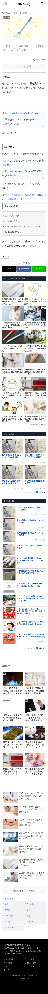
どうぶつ (9, 966)
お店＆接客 (9, 916)
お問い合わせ (15, 976)
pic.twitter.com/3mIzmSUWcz (25, 113)
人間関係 (9, 963)
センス (7, 257)
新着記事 (9, 959)
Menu (6, 3)
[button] (4, 639)
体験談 (7, 910)
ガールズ (30, 904)
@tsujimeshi (12, 87)
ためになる (9, 927)
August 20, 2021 (10, 123)
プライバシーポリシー (30, 976)
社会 (7, 970)
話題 (6, 904)
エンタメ (30, 966)
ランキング (31, 959)
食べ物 (7, 922)
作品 (28, 916)
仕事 (28, 910)
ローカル (30, 922)
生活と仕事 (9, 899)
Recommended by (35, 424)
